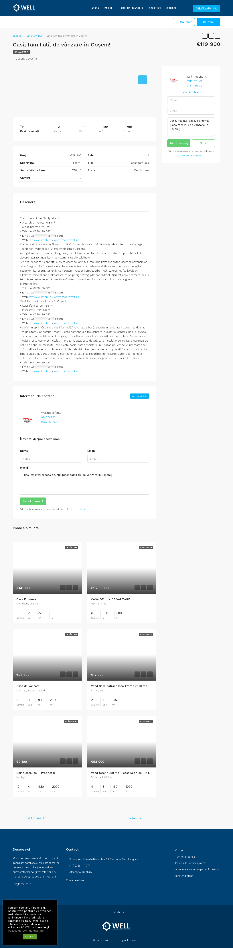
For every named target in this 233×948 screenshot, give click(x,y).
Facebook (118, 912)
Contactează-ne (75, 880)
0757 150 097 (49, 422)
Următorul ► (133, 818)
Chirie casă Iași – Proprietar (35, 773)
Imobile (108, 8)
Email (91, 451)
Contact (171, 8)
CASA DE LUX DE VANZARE (110, 599)
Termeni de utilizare (77, 509)
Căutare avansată (132, 8)
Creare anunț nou (206, 8)
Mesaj (24, 467)
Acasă (95, 8)
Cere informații (33, 501)
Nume (24, 451)
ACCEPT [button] (30, 936)
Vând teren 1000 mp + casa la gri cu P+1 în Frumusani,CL (130, 773)
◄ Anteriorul (35, 818)
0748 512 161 (48, 417)
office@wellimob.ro (80, 872)
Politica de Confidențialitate (190, 863)
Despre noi (155, 8)
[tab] (142, 79)
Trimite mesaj (178, 143)
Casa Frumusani (27, 599)
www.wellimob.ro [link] (40, 240)
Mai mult (185, 22)
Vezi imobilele (139, 396)
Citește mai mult (22, 884)
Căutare (208, 22)
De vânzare (21, 52)
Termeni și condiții (185, 856)
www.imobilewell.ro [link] (66, 240)
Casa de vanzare (28, 686)
